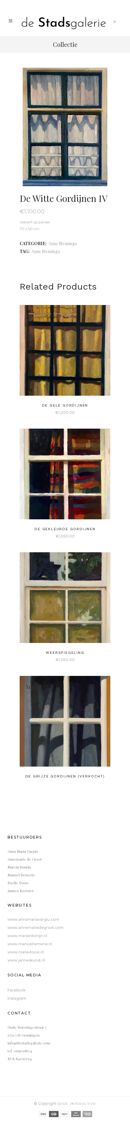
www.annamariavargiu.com (33, 919)
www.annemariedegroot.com (35, 927)
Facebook (16, 990)
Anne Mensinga (62, 243)
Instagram (17, 998)
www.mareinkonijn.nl (27, 935)
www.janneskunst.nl (26, 960)
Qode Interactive (76, 1104)
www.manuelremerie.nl (30, 944)
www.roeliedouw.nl (26, 952)
